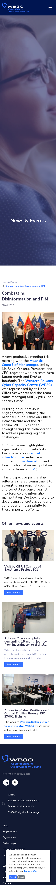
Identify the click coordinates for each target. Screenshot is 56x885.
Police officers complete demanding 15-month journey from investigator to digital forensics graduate (25, 643)
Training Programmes (13, 849)
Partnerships (9, 843)
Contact (6, 883)
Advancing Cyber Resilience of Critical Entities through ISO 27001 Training (26, 713)
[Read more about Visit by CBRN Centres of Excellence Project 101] (28, 545)
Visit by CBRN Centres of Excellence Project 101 (22, 568)
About (5, 825)
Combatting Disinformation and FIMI (25, 286)
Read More (12, 592)
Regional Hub (9, 831)
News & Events (9, 282)
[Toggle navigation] (50, 7)
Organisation (9, 837)
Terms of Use (30, 871)
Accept (13, 877)
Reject (21, 877)
